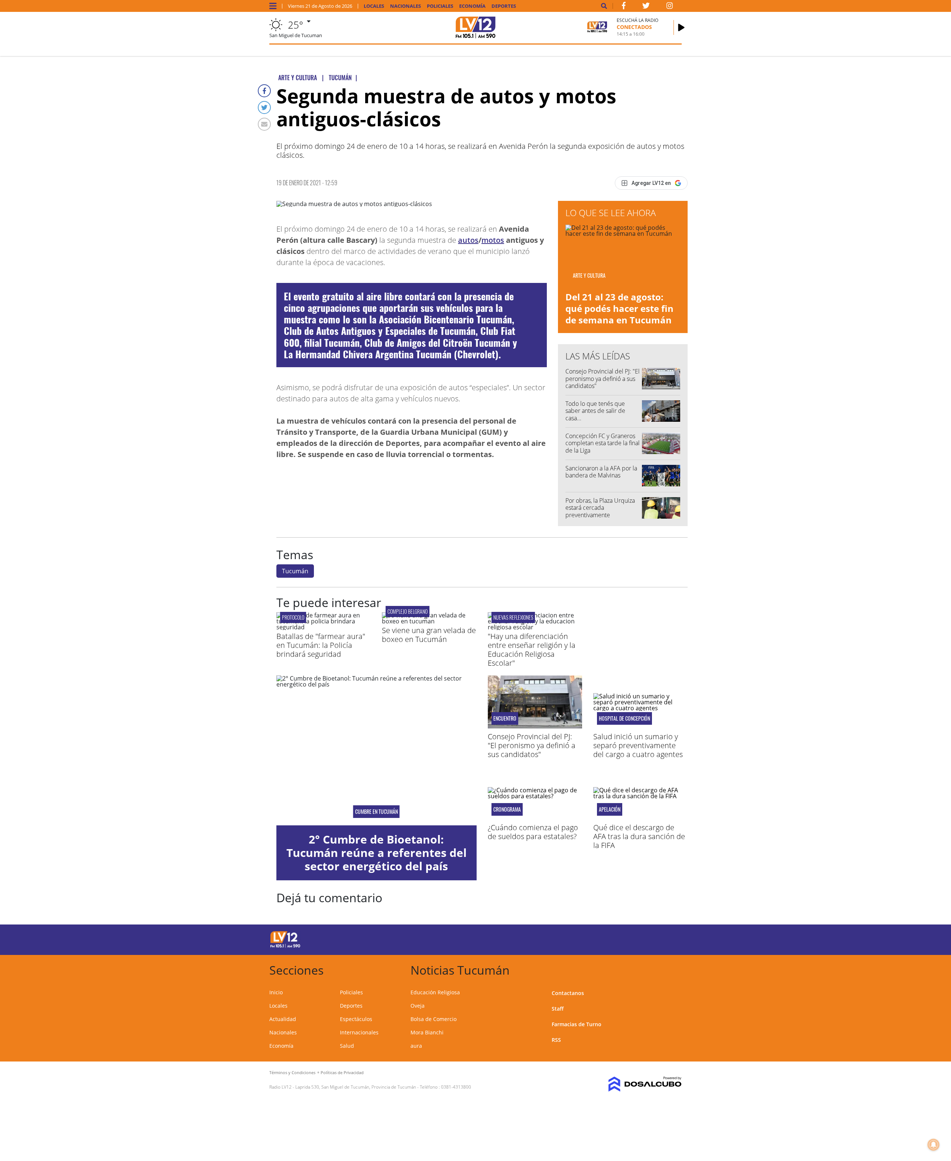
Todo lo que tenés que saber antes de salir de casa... (595, 410)
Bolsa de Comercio (433, 1019)
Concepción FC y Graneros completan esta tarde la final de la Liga (602, 443)
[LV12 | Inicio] (673, 969)
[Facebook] (264, 90)
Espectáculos (356, 1019)
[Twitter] (264, 107)
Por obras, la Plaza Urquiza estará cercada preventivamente (600, 507)
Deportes (503, 6)
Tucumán (295, 571)
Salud (347, 1045)
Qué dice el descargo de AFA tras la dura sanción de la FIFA (639, 836)
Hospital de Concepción (624, 718)
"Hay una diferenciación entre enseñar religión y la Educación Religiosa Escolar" (531, 649)
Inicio (276, 992)
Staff (558, 1008)
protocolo (293, 617)
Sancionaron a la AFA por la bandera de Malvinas (601, 471)
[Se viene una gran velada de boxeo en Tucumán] (429, 621)
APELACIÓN (609, 809)
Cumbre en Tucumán (376, 811)
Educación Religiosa (435, 992)
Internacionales (359, 1032)
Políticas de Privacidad (342, 1072)
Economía (472, 6)
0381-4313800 (456, 1087)
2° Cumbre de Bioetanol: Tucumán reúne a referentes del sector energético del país (376, 853)
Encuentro (504, 718)
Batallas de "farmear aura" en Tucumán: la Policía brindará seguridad (320, 645)
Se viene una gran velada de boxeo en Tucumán (429, 634)
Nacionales (405, 6)
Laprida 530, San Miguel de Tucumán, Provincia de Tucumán (355, 1087)
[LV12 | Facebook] (624, 7)
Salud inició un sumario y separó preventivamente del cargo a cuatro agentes (638, 745)
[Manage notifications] (933, 1145)
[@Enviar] (264, 124)
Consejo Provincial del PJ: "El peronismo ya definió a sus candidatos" (602, 378)
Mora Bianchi (427, 1032)
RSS (556, 1039)
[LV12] (285, 946)
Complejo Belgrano (407, 611)
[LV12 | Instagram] (669, 7)
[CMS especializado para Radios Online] (634, 1084)
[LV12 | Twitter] (646, 7)
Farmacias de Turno (576, 1024)
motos (492, 240)
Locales (374, 6)
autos (468, 240)
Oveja (417, 1005)
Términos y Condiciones (292, 1072)
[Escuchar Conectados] (681, 27)
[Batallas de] (323, 627)
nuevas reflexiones (513, 617)
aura (416, 1045)
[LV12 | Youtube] (629, 938)
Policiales (440, 6)
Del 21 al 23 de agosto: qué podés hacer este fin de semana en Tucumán (619, 308)
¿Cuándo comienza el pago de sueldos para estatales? (533, 831)
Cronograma (507, 809)
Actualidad (282, 1019)
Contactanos (568, 993)
